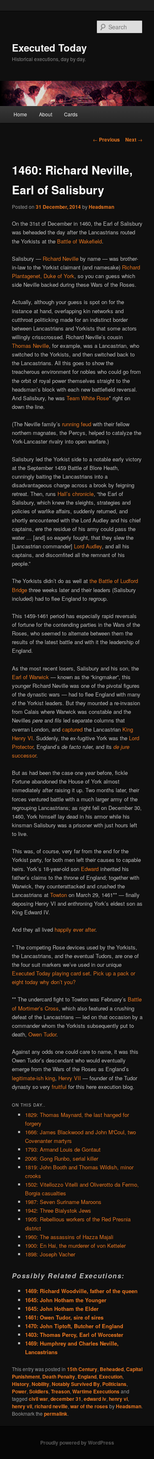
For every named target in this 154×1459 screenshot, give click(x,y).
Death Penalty (58, 1376)
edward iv (95, 1398)
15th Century (82, 1369)
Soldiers (38, 1391)
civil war (38, 1398)
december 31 (66, 1398)
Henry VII (69, 1078)
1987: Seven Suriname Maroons (63, 1202)
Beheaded (112, 1369)
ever (78, 929)
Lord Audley (88, 546)
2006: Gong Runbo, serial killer (61, 1158)
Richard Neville (60, 258)
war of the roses (89, 1406)
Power (19, 1391)
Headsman (101, 206)
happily (63, 929)
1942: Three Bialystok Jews (58, 1210)
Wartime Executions (96, 1391)
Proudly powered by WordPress (77, 1442)
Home (20, 114)
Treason (60, 1391)
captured (72, 729)
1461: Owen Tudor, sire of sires (64, 1317)
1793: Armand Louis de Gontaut (63, 1149)
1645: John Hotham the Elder (62, 1309)
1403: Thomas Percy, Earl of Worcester (74, 1335)
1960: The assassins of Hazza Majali (69, 1237)
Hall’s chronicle (75, 494)
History (20, 1384)
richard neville (51, 1406)
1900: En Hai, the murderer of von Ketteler (75, 1245)
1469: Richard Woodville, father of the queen (81, 1291)
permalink (55, 1413)
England (87, 1376)
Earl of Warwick (30, 677)
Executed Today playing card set (51, 973)
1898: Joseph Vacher (50, 1254)
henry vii (22, 1406)
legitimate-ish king (33, 1078)
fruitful (59, 1087)
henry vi (118, 1398)
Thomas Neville (30, 345)
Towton (58, 895)
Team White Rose (88, 398)
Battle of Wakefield (79, 241)
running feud (76, 424)
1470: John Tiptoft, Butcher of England (74, 1326)
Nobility (40, 1384)
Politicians (114, 1384)
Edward (90, 869)
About (45, 114)
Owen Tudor (42, 1034)
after (90, 929)
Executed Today (49, 47)
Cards (71, 114)
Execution (110, 1376)
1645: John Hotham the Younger (65, 1300)
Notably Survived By (76, 1384)
